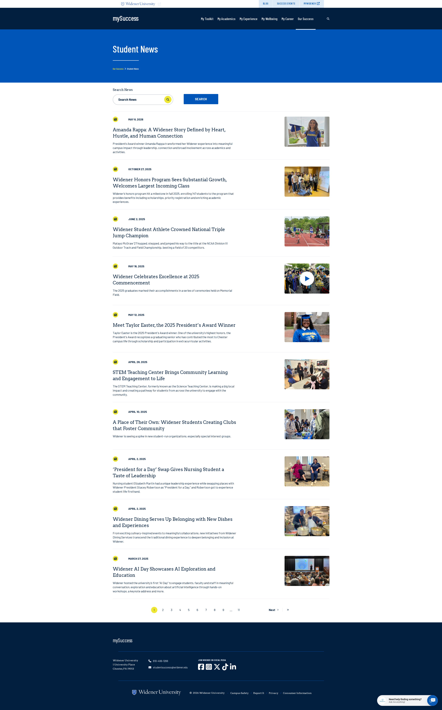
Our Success (306, 19)
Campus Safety (239, 693)
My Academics (227, 19)
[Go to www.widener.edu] (169, 4)
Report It (258, 693)
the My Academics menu (226, 27)
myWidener (310, 3)
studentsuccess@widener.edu (170, 667)
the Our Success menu (305, 27)
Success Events (286, 3)
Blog (265, 3)
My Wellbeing (269, 19)
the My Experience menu (248, 27)
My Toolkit (207, 19)
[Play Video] (307, 279)
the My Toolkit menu (207, 27)
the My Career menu (287, 27)
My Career (288, 19)
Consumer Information (297, 693)
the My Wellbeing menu (269, 27)
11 (239, 610)
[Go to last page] (288, 610)
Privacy (273, 693)
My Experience (248, 19)
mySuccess (122, 640)
